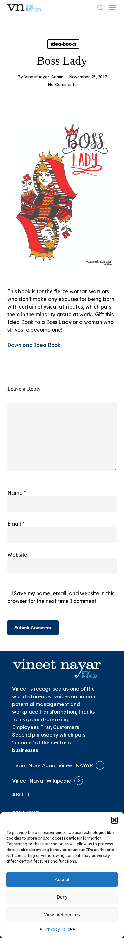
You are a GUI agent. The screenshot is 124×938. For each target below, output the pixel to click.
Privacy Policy (58, 929)
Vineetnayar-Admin (44, 76)
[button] (114, 820)
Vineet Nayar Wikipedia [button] (42, 781)
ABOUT (21, 794)
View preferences (62, 914)
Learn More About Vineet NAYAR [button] (52, 765)
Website (17, 554)
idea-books (63, 44)
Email (15, 523)
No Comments (62, 84)
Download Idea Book (33, 345)
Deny (62, 897)
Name (16, 492)
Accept (62, 879)
